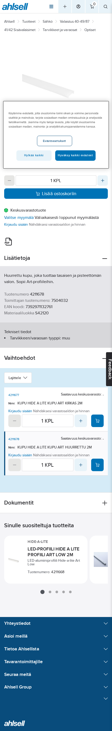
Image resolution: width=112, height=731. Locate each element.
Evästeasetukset (54, 140)
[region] (56, 135)
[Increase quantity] (102, 180)
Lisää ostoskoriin (59, 193)
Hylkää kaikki (34, 155)
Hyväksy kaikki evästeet (75, 155)
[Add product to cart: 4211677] (97, 421)
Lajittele (15, 378)
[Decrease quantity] (9, 180)
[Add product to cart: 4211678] (97, 465)
